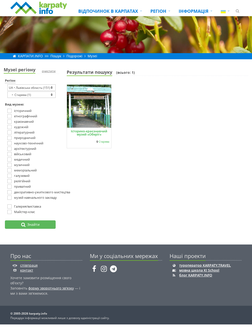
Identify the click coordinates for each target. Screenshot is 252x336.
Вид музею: (14, 104)
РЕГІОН (158, 11)
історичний (23, 110)
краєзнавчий (24, 121)
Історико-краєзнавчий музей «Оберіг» (89, 133)
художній (21, 127)
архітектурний (25, 148)
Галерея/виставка (27, 206)
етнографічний (25, 116)
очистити (49, 71)
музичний (22, 165)
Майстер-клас (24, 212)
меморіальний (25, 170)
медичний (22, 159)
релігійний (22, 181)
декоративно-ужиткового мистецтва (33, 192)
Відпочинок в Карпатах (108, 11)
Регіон (10, 80)
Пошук (55, 56)
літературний (24, 132)
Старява (104, 141)
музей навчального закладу (33, 197)
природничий (24, 138)
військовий (22, 154)
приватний (22, 186)
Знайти (32, 224)
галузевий (22, 175)
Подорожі (74, 56)
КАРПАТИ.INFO (30, 56)
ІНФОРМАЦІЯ (193, 11)
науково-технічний (28, 143)
